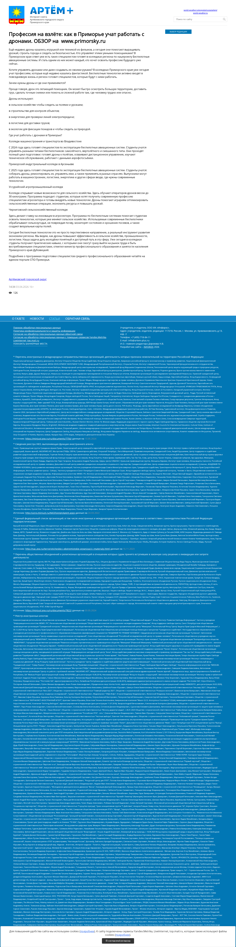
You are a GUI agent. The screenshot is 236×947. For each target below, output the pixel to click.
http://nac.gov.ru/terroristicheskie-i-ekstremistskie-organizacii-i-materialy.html (67, 548)
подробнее (87, 931)
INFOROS (148, 346)
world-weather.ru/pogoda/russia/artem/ (200, 10)
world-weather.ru (200, 13)
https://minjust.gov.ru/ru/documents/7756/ (48, 438)
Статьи (54, 318)
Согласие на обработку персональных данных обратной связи (48, 334)
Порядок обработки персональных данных (37, 327)
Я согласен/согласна (118, 940)
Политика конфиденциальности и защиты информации (44, 330)
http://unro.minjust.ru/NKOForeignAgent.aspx (50, 512)
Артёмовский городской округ (28, 279)
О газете (18, 318)
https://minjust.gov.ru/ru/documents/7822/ (48, 610)
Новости (37, 318)
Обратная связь (77, 318)
